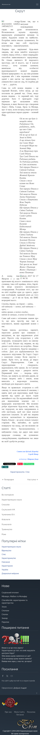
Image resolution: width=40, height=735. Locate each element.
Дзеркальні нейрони (10, 573)
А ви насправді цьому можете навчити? (17, 659)
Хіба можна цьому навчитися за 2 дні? (16, 656)
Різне (4, 534)
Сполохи (5, 611)
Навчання (6, 562)
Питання (20, 715)
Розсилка (31, 712)
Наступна (31, 480)
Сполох (5, 614)
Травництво (7, 529)
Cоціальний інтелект (10, 593)
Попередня (9, 480)
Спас (27, 472)
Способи (6, 505)
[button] (37, 4)
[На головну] (6, 4)
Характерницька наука (12, 500)
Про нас (8, 712)
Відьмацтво (6, 550)
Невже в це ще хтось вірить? (12, 648)
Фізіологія (6, 519)
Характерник (7, 566)
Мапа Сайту (19, 712)
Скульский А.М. (8, 510)
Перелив (5, 622)
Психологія (6, 524)
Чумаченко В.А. (8, 514)
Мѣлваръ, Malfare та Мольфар (14, 596)
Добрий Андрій (19, 688)
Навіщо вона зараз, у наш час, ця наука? (17, 661)
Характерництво (17, 472)
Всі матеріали (8, 495)
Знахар (5, 618)
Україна (5, 570)
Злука (4, 607)
